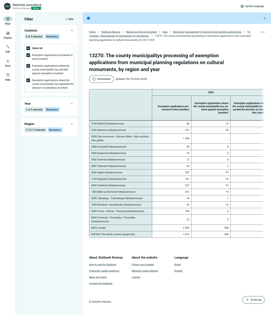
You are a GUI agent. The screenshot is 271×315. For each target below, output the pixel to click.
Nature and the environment (141, 31)
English (178, 270)
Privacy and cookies (143, 264)
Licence (136, 277)
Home (92, 31)
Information (104, 78)
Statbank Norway (110, 31)
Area (164, 31)
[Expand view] (263, 32)
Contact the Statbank (100, 283)
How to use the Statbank (102, 264)
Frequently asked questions (104, 270)
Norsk (177, 264)
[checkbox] (49, 48)
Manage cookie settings (145, 270)
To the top (256, 299)
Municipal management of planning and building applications (207, 31)
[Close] (264, 18)
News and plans (98, 277)
